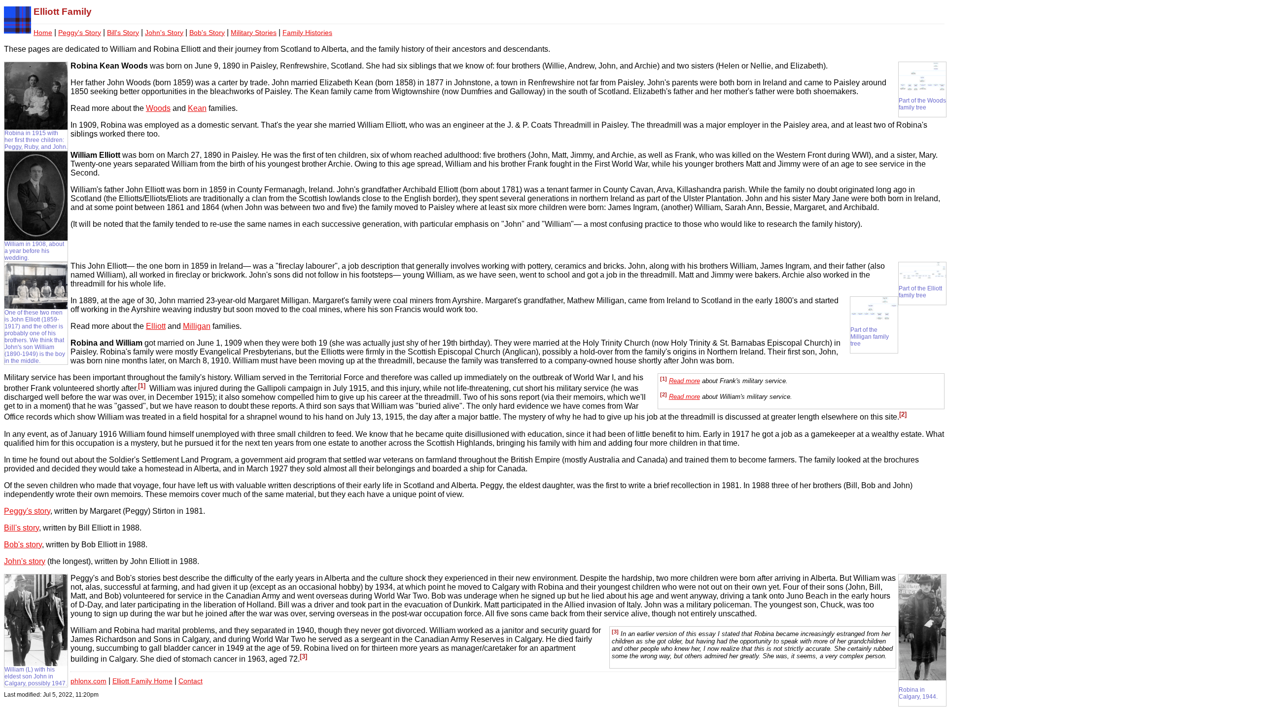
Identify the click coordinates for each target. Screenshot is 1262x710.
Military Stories (254, 32)
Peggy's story (27, 511)
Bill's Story (123, 32)
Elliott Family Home (142, 681)
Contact (190, 681)
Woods (158, 108)
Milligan (196, 326)
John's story (24, 561)
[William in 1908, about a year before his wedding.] (36, 238)
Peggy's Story (79, 32)
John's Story (164, 32)
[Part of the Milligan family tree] (874, 318)
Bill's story (21, 528)
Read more (684, 381)
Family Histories (307, 32)
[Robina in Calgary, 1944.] (922, 678)
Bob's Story (207, 32)
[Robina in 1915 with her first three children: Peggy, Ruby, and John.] (36, 127)
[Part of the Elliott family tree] (922, 277)
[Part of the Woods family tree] (922, 89)
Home (43, 32)
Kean (197, 108)
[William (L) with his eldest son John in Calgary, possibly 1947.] (36, 663)
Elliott (156, 326)
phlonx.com (88, 681)
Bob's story (23, 544)
